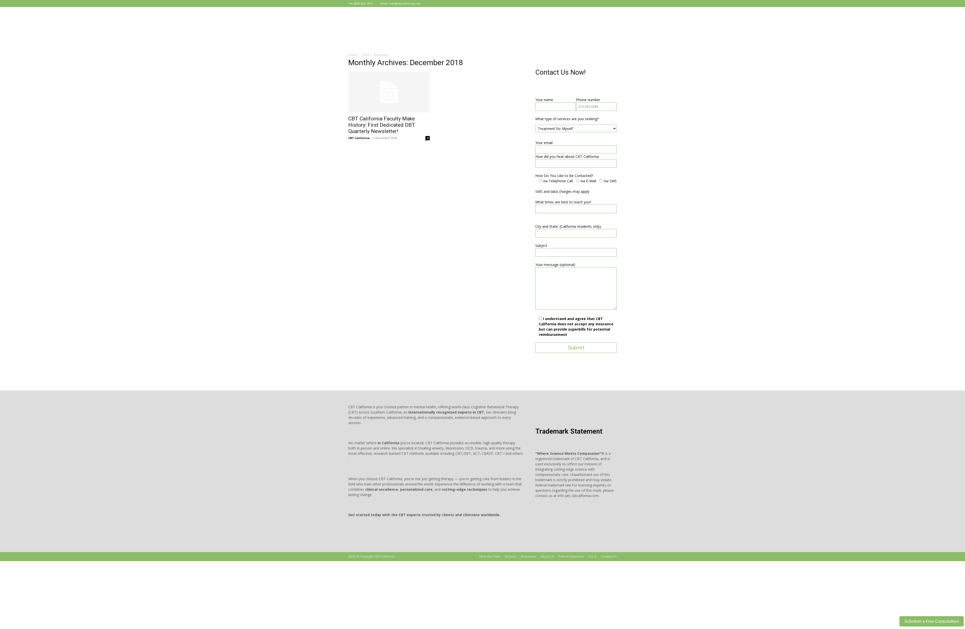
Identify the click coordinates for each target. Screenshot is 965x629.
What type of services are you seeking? (567, 118)
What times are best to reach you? (563, 202)
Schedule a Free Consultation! (931, 621)
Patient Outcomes (571, 556)
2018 (365, 55)
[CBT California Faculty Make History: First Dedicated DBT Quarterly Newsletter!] (389, 92)
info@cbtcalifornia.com (405, 3)
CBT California (359, 138)
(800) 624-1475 (363, 3)
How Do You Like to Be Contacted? (564, 175)
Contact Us (609, 556)
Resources (528, 556)
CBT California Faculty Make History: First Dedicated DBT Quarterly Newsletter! (381, 125)
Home (352, 55)
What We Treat (489, 556)
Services (510, 556)
